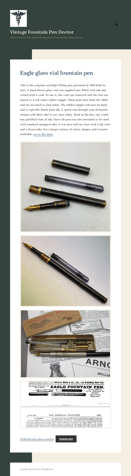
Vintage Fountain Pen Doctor (42, 32)
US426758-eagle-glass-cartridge (37, 439)
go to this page (43, 134)
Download (66, 439)
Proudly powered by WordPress (36, 469)
